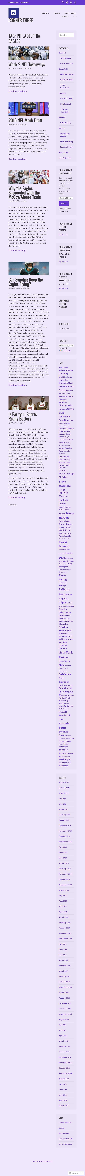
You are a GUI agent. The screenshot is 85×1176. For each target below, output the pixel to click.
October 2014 (64, 1068)
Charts (56, 13)
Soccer (61, 128)
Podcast (65, 16)
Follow (63, 203)
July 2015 (62, 1025)
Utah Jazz (67, 756)
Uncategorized (65, 158)
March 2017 (63, 971)
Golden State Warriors (65, 482)
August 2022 (64, 782)
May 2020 (63, 858)
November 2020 (65, 831)
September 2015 (65, 1014)
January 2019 (64, 928)
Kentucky (61, 553)
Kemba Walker (64, 550)
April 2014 (63, 1100)
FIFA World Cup (66, 142)
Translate (67, 351)
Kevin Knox (69, 561)
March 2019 (63, 917)
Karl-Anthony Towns (65, 539)
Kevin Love (63, 564)
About (45, 13)
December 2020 (65, 826)
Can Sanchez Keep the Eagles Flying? (25, 281)
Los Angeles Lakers (66, 609)
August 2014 (64, 1079)
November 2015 (65, 1009)
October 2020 (64, 836)
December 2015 (65, 1003)
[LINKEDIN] (71, 2)
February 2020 (65, 869)
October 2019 (64, 879)
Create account (65, 1122)
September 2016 (65, 987)
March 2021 (63, 809)
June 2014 (63, 1090)
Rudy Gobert (63, 709)
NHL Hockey (65, 123)
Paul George (65, 688)
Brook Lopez (66, 393)
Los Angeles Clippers (65, 598)
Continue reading (18, 91)
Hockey (62, 117)
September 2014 (65, 1073)
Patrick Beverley (66, 685)
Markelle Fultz (68, 621)
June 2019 (63, 901)
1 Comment (12, 505)
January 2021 (64, 820)
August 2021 (64, 793)
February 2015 (64, 1046)
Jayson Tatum (64, 521)
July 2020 (63, 847)
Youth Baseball (66, 64)
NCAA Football (66, 99)
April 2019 (63, 912)
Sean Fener (27, 68)
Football (62, 93)
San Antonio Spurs (64, 723)
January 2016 (64, 998)
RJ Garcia (22, 423)
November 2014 (65, 1063)
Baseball (62, 53)
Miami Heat (65, 630)
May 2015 (62, 1030)
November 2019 (65, 874)
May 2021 (62, 804)
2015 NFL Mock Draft (25, 120)
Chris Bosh (63, 409)
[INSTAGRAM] (75, 2)
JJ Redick (63, 527)
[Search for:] (66, 35)
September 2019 (65, 885)
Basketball (63, 69)
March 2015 (63, 1041)
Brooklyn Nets (66, 396)
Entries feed (64, 1133)
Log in (61, 1128)
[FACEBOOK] (67, 2)
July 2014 (63, 1084)
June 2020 (63, 852)
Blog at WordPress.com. (42, 1161)
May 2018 (62, 955)
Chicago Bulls (65, 405)
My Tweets (63, 235)
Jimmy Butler (66, 524)
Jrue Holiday (67, 533)
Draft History (70, 13)
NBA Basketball (66, 80)
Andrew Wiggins (66, 370)
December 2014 (65, 1057)
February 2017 (64, 976)
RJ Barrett (68, 706)
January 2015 (64, 1052)
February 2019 (64, 922)
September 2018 (65, 939)
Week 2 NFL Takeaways (26, 64)
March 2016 (63, 992)
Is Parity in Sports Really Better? (22, 416)
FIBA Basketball (66, 74)
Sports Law (63, 152)
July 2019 (63, 896)
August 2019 (64, 890)
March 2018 (63, 960)
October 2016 (64, 982)
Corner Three (20, 20)
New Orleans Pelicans (63, 645)
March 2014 (63, 1106)
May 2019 (63, 906)
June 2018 (63, 949)
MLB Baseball (65, 58)
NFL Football (65, 104)
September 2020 (65, 842)
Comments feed (65, 1139)
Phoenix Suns (69, 695)
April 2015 (63, 1036)
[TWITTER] (63, 2)
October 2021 (64, 788)
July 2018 (62, 944)
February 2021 (64, 815)
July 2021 (62, 799)
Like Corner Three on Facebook (64, 304)
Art (74, 16)
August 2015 (64, 1019)
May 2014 (63, 1095)
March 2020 (64, 863)
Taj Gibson (66, 738)
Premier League (66, 147)
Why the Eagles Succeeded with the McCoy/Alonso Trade (24, 192)
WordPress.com (65, 1144)
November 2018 (65, 933)
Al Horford (63, 368)
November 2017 (65, 966)
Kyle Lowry (63, 572)
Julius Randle (65, 536)
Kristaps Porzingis (65, 569)
